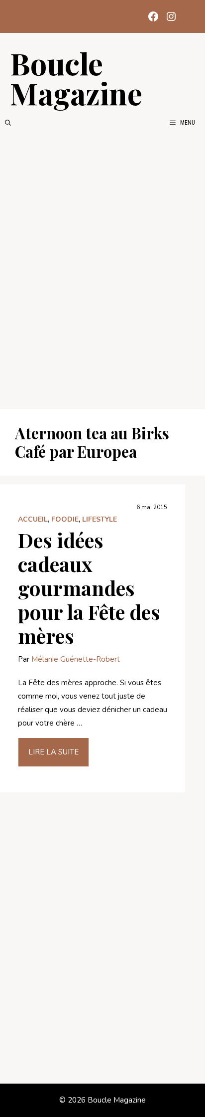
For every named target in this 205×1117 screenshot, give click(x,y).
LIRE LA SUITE (53, 752)
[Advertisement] (102, 268)
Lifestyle (99, 519)
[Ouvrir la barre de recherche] (8, 123)
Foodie (65, 519)
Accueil (33, 519)
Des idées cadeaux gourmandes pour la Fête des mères (89, 588)
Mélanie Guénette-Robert (75, 659)
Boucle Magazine (76, 78)
